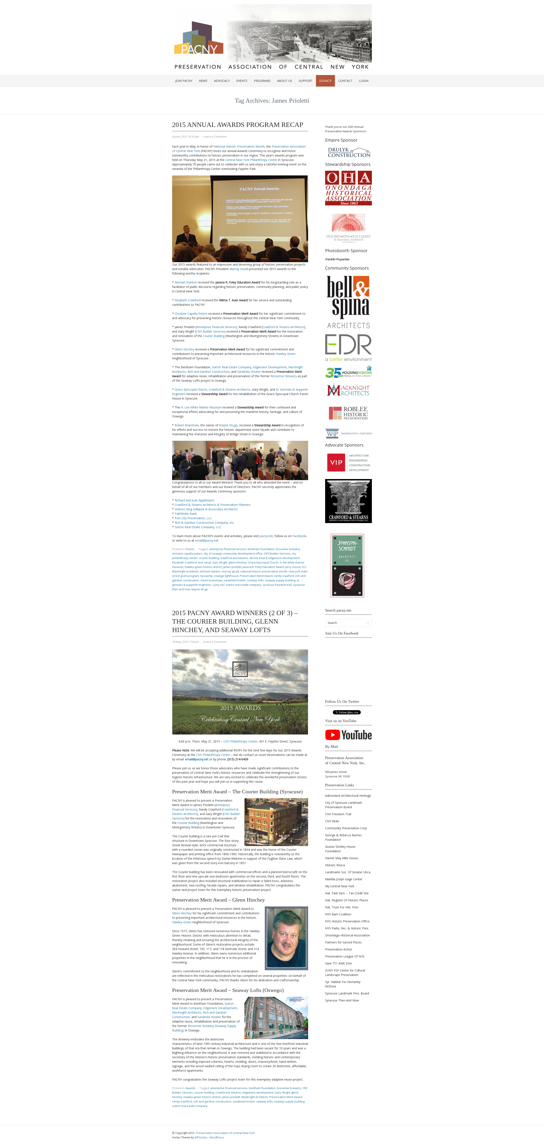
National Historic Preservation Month (239, 146)
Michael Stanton (186, 282)
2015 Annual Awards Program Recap (237, 124)
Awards (190, 1088)
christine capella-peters (187, 553)
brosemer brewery (288, 549)
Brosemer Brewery (284, 376)
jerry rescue (293, 567)
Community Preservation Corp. (346, 828)
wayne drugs (199, 589)
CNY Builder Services (210, 331)
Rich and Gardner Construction (208, 372)
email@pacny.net (206, 540)
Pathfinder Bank (186, 514)
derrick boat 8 (258, 558)
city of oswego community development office (233, 553)
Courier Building (214, 336)
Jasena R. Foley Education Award (263, 567)
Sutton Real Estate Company (231, 367)
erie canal (204, 562)
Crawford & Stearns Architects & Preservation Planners (213, 505)
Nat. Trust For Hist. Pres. (342, 907)
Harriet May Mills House (341, 858)
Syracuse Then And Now (342, 1000)
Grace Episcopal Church (191, 389)
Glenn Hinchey (184, 349)
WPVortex (201, 1137)
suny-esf (218, 585)
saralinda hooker (235, 580)
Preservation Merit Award (256, 576)
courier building (209, 558)
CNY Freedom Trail (338, 814)
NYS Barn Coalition (338, 914)
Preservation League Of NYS (344, 956)
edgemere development (284, 558)
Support (306, 81)
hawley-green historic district (203, 567)
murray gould (230, 571)
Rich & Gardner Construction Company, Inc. (204, 523)
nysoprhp (206, 576)
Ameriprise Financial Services (216, 327)
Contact (345, 81)
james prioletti (232, 567)
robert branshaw (211, 580)
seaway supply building (280, 580)
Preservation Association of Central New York (225, 1133)
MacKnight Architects (185, 571)
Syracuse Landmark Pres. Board (347, 993)
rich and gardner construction (212, 1101)
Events (241, 81)
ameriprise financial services (227, 549)
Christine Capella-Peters (191, 313)
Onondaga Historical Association (347, 935)
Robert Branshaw (187, 425)
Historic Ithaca (335, 865)
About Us (284, 81)
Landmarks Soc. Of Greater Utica (347, 872)
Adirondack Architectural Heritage (348, 796)
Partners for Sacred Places (343, 942)
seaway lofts (255, 580)
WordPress (217, 1137)
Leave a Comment (215, 136)
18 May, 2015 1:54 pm (185, 642)
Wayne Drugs (228, 425)
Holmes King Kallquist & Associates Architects (206, 509)
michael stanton (210, 571)
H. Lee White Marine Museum (201, 407)
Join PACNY (183, 81)
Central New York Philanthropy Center (251, 160)
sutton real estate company (243, 585)
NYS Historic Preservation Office (347, 921)
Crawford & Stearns (228, 1092)
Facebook (299, 536)
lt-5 (304, 567)
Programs (262, 81)
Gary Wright (219, 562)
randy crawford (284, 576)
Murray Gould (239, 269)
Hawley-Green (285, 354)
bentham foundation (261, 549)
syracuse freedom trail (277, 585)
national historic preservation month (263, 571)
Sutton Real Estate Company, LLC (198, 527)
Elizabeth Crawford (188, 300)
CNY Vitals (332, 821)
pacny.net (266, 536)
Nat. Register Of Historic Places (346, 900)
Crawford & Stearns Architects (283, 327)
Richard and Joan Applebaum (194, 500)
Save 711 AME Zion (338, 963)
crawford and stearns (234, 558)
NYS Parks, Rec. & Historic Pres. (347, 928)
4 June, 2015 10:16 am (185, 136)
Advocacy (222, 81)
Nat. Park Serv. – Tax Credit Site (347, 893)
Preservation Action (338, 949)
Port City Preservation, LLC (193, 518)
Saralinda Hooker (249, 372)
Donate (325, 81)
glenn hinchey (238, 562)
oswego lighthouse (226, 576)
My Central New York (339, 886)
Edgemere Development (270, 367)
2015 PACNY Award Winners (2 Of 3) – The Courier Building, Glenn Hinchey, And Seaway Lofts (235, 621)
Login (363, 81)
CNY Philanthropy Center (240, 741)
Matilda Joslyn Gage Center (343, 879)
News (203, 81)
